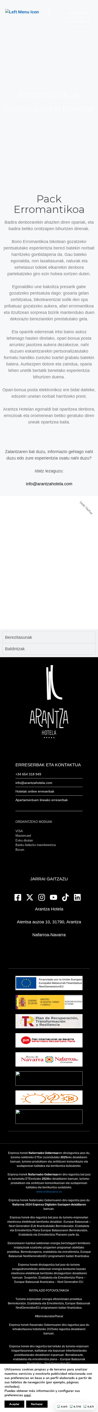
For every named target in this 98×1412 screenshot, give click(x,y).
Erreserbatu (49, 510)
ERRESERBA (77, 22)
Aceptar (14, 1404)
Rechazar (37, 1404)
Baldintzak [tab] (15, 648)
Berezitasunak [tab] (18, 637)
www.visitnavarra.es (49, 1191)
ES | (70, 13)
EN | (78, 13)
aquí (27, 1395)
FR (85, 13)
